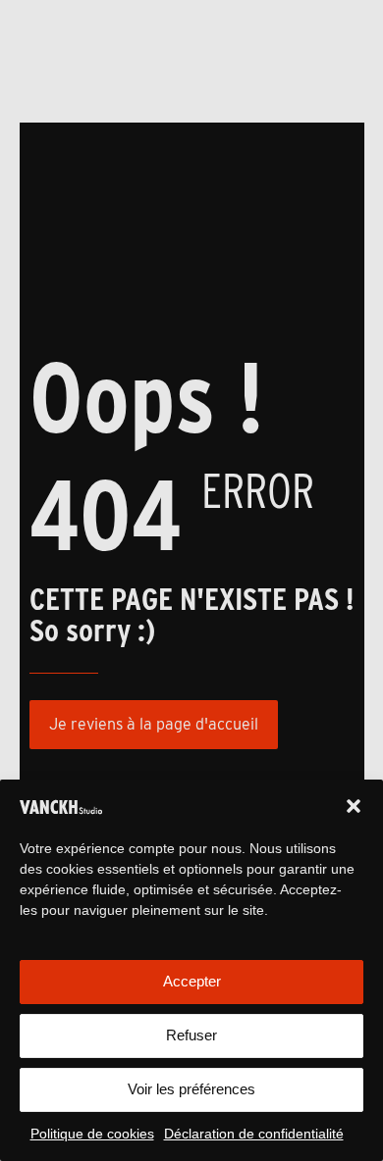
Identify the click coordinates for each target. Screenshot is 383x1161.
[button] (353, 806)
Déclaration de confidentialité (254, 1133)
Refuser (191, 1035)
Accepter (192, 981)
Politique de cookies (92, 1133)
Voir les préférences (191, 1089)
